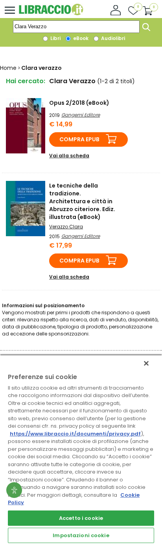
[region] (81, 449)
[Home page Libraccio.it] (50, 13)
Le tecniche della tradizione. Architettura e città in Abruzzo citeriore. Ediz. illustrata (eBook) (82, 201)
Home (8, 68)
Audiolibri (112, 38)
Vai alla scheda (69, 155)
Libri (55, 38)
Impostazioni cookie (81, 535)
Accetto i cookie (81, 518)
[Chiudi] (146, 363)
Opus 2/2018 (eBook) (79, 103)
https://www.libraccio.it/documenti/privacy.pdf (75, 433)
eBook (80, 38)
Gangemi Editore (80, 114)
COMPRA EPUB (79, 139)
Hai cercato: (25, 81)
